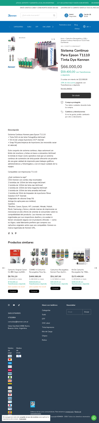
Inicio (62, 39)
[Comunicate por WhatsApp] (94, 418)
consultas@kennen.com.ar (18, 322)
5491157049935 (14, 313)
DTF (37, 27)
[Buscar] (54, 15)
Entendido (22, 419)
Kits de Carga (47, 331)
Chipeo (44, 336)
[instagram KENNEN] (9, 305)
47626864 (12, 317)
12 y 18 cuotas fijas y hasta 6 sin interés (70, 3)
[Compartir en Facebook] (9, 233)
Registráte (72, 16)
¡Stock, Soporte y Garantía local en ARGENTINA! (32, 3)
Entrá (71, 14)
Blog (76, 25)
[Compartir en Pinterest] (16, 233)
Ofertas (77, 29)
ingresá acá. (69, 412)
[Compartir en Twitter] (12, 233)
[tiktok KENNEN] (19, 305)
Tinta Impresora (48, 327)
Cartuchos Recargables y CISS (76, 39)
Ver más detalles (66, 89)
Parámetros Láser (65, 25)
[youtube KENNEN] (14, 305)
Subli (29, 27)
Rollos (44, 340)
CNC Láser (46, 27)
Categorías (18, 27)
